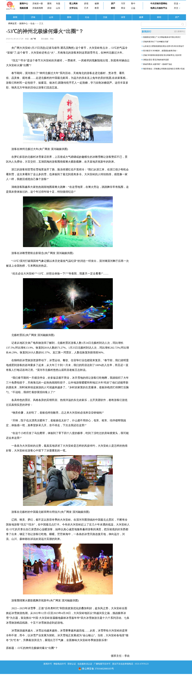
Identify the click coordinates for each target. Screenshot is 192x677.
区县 (176, 3)
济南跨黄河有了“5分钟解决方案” (156, 42)
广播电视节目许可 (102, 664)
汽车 (123, 3)
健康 (97, 3)
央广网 (33, 39)
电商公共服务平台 (158, 8)
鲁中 (133, 3)
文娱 (105, 17)
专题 (58, 3)
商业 (123, 8)
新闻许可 (48, 664)
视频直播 (24, 8)
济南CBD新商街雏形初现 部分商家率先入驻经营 (162, 55)
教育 (97, 8)
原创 (49, 8)
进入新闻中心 (179, 31)
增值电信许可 (59, 664)
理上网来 (73, 3)
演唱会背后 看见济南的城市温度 (156, 60)
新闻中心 (24, 3)
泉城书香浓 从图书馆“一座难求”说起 (157, 64)
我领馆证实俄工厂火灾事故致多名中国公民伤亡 (162, 37)
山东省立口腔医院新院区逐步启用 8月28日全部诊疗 (163, 46)
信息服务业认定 (85, 664)
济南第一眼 (37, 3)
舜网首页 (12, 23)
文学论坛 (73, 8)
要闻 (49, 3)
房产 (113, 3)
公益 (133, 8)
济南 (33, 17)
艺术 (86, 8)
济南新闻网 (37, 8)
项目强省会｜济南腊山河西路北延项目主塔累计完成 (163, 69)
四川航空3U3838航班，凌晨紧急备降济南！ (160, 51)
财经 (113, 8)
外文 (176, 8)
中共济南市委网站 (158, 3)
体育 (123, 17)
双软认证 (72, 664)
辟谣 (86, 3)
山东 (58, 8)
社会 (87, 17)
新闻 (15, 17)
